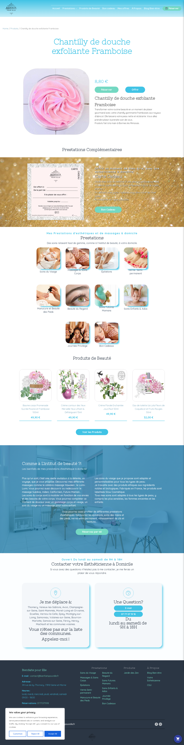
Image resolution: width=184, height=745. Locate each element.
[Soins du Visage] (48, 258)
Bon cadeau (108, 8)
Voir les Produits (92, 432)
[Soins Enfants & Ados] (135, 295)
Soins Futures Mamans (108, 682)
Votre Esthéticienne (153, 679)
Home (5, 28)
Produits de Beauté (89, 8)
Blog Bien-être (152, 8)
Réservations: (29, 703)
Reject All (35, 734)
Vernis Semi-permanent (86, 691)
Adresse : (27, 681)
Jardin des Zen (131, 672)
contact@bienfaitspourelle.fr (44, 676)
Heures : (26, 690)
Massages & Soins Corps (89, 679)
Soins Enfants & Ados (110, 690)
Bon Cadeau (108, 209)
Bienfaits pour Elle (34, 669)
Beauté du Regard (107, 674)
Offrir (135, 89)
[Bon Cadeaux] (106, 332)
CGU (149, 685)
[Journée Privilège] (77, 332)
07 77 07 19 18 (128, 614)
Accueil (56, 8)
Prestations (69, 8)
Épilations (85, 685)
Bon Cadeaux (109, 703)
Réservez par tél (92, 531)
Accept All (52, 734)
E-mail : (25, 676)
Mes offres (123, 8)
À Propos (136, 8)
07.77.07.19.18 (43, 703)
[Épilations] (106, 258)
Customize (17, 734)
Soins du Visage (88, 672)
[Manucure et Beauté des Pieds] (48, 295)
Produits (14, 28)
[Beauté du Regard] (77, 295)
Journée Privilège (106, 697)
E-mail (128, 608)
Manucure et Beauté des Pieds (90, 699)
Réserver (106, 89)
